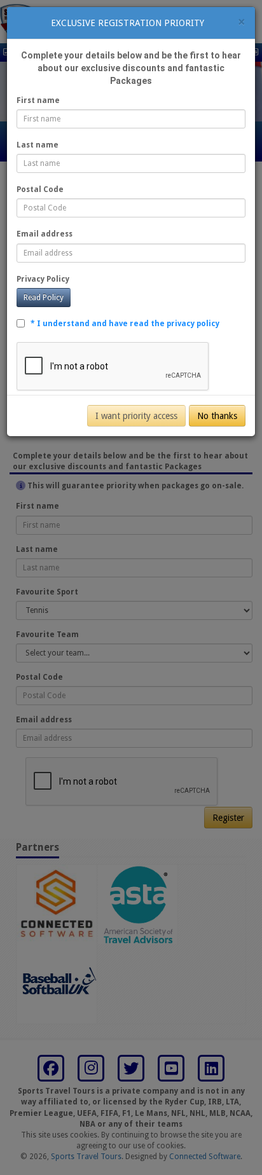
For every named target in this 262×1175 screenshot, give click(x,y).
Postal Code (40, 189)
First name (38, 100)
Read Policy (44, 297)
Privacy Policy (43, 279)
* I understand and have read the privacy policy (125, 323)
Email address (44, 234)
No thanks (217, 416)
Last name (38, 145)
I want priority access (136, 416)
